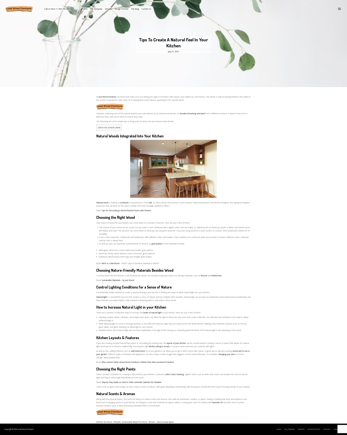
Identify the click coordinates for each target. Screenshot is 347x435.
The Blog (135, 9)
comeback (123, 202)
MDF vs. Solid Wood (110, 263)
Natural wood (102, 202)
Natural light (101, 297)
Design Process (121, 9)
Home (84, 9)
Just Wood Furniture (107, 96)
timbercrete (216, 275)
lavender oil (217, 402)
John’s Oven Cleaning (175, 374)
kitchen (151, 422)
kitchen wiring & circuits (159, 346)
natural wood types (165, 422)
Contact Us (146, 9)
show (118, 127)
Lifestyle (117, 422)
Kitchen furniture (104, 422)
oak (150, 202)
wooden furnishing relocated (192, 113)
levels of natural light (152, 312)
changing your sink (226, 354)
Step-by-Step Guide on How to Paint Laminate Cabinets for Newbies (132, 382)
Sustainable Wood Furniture (134, 422)
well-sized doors (138, 351)
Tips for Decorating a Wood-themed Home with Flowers (126, 210)
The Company (96, 9)
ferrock (204, 275)
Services (108, 9)
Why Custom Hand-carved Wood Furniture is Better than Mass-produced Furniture (138, 362)
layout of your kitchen (176, 343)
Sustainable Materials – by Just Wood (118, 280)
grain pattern (157, 243)
